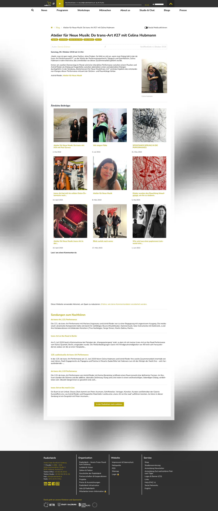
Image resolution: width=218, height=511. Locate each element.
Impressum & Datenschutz (123, 462)
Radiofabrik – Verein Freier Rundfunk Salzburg (93, 463)
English (148, 488)
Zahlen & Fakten (86, 470)
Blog (58, 27)
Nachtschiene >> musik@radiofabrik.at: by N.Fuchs (84, 3)
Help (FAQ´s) (150, 482)
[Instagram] (57, 484)
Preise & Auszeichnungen (89, 482)
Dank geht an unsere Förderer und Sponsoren (63, 500)
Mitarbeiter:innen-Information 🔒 (92, 491)
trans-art (98, 39)
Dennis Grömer (64, 47)
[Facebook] (53, 484)
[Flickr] (49, 484)
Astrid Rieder (63, 39)
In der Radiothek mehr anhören (109, 404)
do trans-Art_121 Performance (64, 319)
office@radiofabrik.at (54, 477)
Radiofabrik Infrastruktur (89, 485)
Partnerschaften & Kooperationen (93, 476)
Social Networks (151, 485)
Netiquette (116, 465)
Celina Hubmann (88, 39)
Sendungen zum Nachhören (68, 315)
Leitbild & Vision (86, 467)
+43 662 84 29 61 (60, 472)
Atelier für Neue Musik (72, 75)
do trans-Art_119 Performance (64, 371)
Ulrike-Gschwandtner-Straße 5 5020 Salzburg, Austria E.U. (55, 468)
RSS (113, 468)
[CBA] (45, 484)
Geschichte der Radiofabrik (90, 473)
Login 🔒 (115, 474)
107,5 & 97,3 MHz (54, 479)
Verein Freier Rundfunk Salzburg (55, 463)
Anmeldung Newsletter (154, 468)
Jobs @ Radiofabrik (87, 488)
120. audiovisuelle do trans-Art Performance (69, 354)
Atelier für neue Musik (75, 39)
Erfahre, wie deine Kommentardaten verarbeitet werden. (124, 304)
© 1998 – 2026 (57, 465)
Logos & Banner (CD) (153, 476)
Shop (147, 462)
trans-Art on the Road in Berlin (64, 336)
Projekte (82, 479)
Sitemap (115, 471)
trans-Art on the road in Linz (62, 387)
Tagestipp (54, 39)
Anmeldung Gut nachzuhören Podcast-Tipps (159, 472)
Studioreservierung (152, 465)
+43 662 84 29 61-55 (62, 474)
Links (147, 479)
